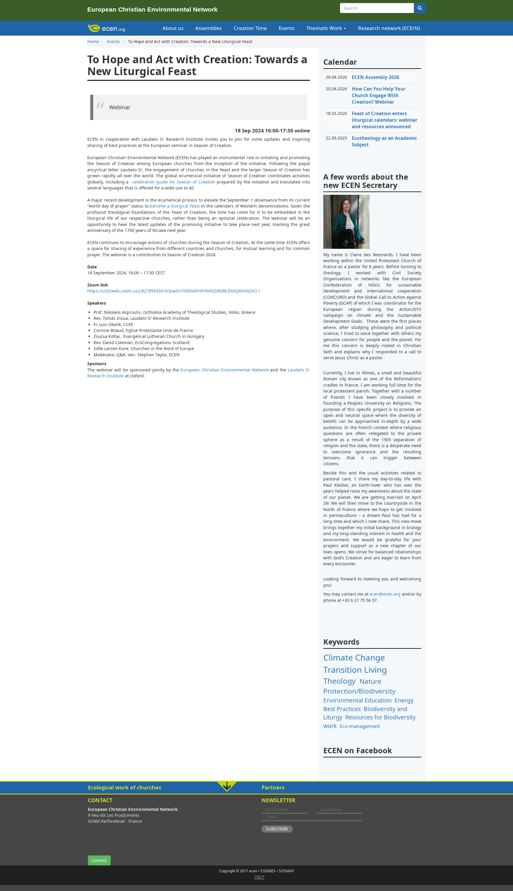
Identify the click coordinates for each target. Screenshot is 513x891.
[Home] (107, 28)
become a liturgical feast (175, 206)
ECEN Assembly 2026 (375, 77)
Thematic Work (324, 28)
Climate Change (354, 657)
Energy (404, 700)
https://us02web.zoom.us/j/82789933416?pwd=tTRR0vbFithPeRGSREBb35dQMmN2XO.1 (173, 291)
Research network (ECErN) (389, 28)
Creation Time (250, 28)
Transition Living (355, 669)
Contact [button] (99, 860)
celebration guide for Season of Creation (173, 182)
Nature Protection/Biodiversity (359, 686)
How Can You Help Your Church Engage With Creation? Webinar (379, 95)
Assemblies (208, 28)
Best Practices (342, 709)
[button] (256, 788)
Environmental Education (357, 700)
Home (93, 41)
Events (286, 28)
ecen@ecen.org (385, 594)
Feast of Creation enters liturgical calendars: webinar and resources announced (384, 120)
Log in (259, 876)
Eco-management (360, 726)
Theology (339, 681)
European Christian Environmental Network (224, 370)
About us (172, 28)
